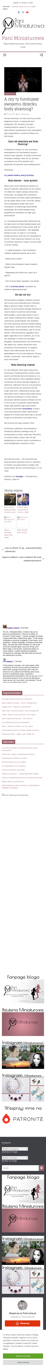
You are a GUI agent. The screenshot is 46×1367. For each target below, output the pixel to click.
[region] (23, 1348)
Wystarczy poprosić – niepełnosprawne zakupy (20, 774)
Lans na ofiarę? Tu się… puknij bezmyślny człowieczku (23, 550)
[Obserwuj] (23, 1041)
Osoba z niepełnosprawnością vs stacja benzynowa (22, 777)
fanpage (19, 476)
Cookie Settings (23, 1362)
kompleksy (27, 408)
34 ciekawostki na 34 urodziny (13, 766)
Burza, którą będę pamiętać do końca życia (10, 509)
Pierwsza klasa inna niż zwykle (14, 762)
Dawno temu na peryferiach (13, 781)
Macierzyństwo (10, 94)
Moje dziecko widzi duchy (22, 531)
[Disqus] (23, 591)
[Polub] (23, 976)
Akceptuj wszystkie (23, 1356)
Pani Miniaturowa (23, 38)
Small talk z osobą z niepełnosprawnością (18, 754)
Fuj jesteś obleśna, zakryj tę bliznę (19, 175)
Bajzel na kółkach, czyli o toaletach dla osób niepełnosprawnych (21, 559)
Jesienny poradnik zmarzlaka (13, 770)
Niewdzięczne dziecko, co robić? (24, 6)
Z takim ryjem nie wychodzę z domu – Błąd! (23, 509)
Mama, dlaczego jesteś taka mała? (8, 533)
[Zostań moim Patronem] (23, 1107)
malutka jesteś (17, 286)
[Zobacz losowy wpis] (41, 55)
